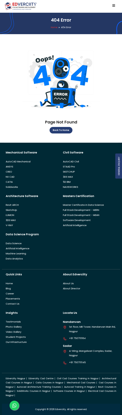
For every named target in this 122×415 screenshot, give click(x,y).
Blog (8, 288)
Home (54, 27)
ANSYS (9, 166)
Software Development (77, 220)
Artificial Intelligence (75, 225)
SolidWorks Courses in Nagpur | (34, 391)
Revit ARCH (12, 205)
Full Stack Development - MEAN (81, 215)
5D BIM (67, 182)
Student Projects (16, 337)
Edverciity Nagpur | (17, 378)
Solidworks (12, 187)
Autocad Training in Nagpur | (80, 386)
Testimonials (13, 321)
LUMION (10, 215)
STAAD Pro (69, 166)
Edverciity (60, 409)
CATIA (9, 182)
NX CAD (10, 176)
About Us (68, 283)
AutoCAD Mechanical (18, 161)
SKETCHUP (69, 171)
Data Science (14, 243)
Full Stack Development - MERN (81, 210)
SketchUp (11, 210)
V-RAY (9, 225)
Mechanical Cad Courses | (82, 382)
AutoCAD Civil (71, 161)
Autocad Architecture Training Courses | (40, 386)
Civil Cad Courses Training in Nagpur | (79, 378)
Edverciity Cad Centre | (42, 378)
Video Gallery (13, 331)
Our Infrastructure (16, 342)
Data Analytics (14, 258)
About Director (71, 288)
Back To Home (61, 130)
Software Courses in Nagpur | (70, 391)
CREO (9, 171)
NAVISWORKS (70, 187)
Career (10, 293)
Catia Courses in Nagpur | (51, 382)
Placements (13, 298)
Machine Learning (16, 253)
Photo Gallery (14, 326)
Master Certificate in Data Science (83, 205)
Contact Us (12, 303)
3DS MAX (68, 176)
